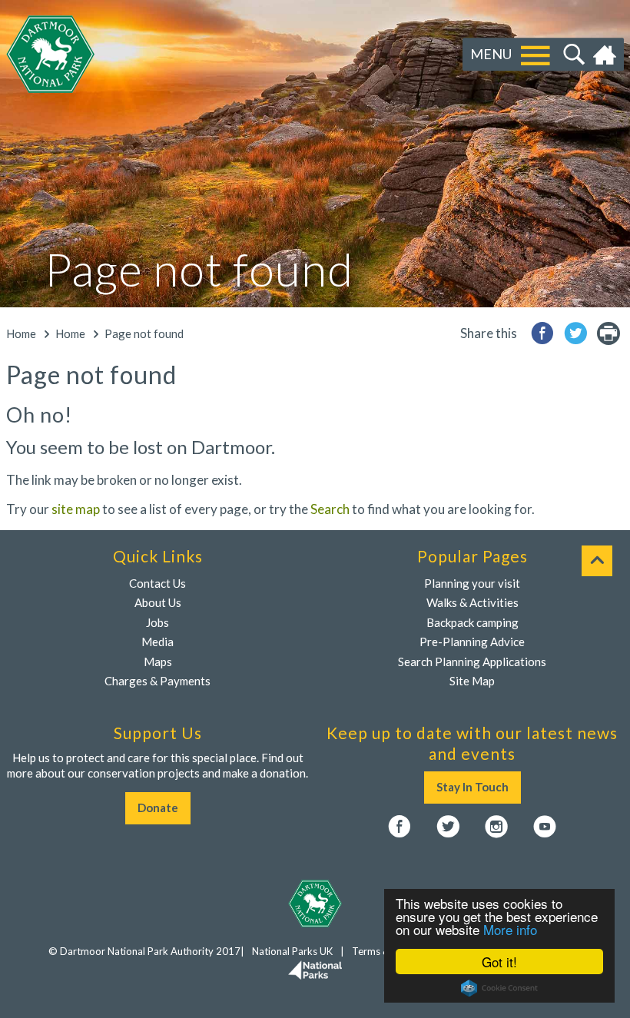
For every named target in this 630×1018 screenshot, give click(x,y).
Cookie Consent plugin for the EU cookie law (499, 988)
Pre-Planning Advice (472, 641)
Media (157, 641)
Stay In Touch (472, 787)
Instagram (496, 827)
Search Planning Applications (472, 661)
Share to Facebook (542, 333)
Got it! (499, 961)
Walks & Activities (472, 602)
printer (608, 333)
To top (597, 560)
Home (606, 54)
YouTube (545, 827)
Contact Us (157, 583)
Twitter (448, 827)
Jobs (157, 622)
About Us (157, 602)
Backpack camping (472, 622)
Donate (158, 807)
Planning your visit (472, 583)
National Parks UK (292, 951)
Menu (491, 53)
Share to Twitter (575, 333)
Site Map (472, 681)
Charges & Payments (157, 681)
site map (75, 509)
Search (572, 54)
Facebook (399, 827)
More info (510, 929)
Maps (158, 661)
